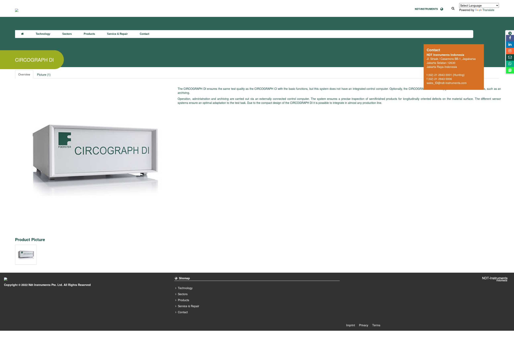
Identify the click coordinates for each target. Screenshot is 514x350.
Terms (376, 325)
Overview (24, 74)
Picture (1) (44, 74)
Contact (144, 33)
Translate (488, 10)
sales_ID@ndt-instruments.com (447, 83)
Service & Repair (117, 33)
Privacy (363, 325)
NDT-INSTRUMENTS (427, 9)
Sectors (67, 33)
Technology (43, 33)
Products (89, 33)
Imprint (350, 325)
